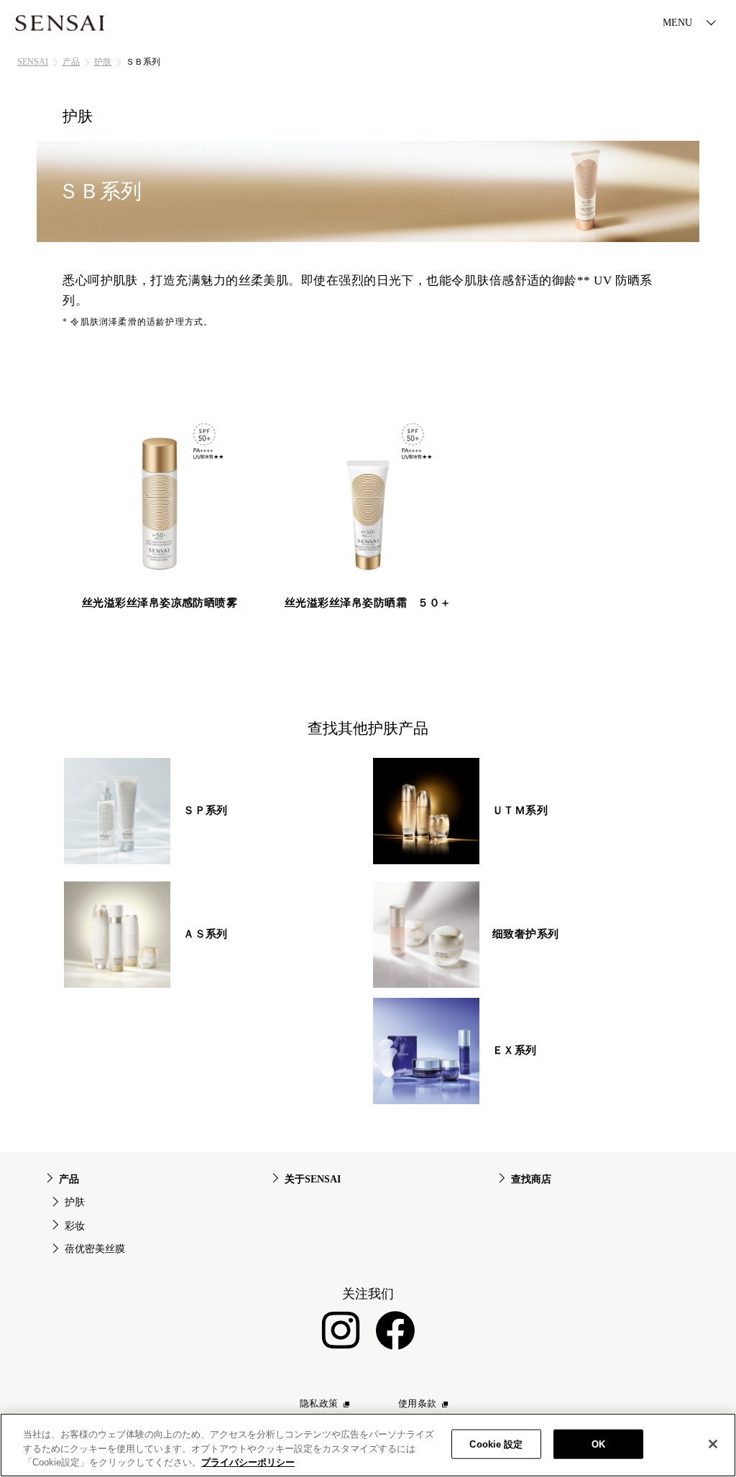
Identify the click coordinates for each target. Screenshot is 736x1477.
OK (598, 1443)
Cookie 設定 (496, 1443)
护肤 (102, 62)
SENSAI (32, 62)
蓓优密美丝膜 (95, 1249)
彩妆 (75, 1226)
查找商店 (531, 1179)
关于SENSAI (313, 1179)
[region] (368, 1445)
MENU (677, 22)
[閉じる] (713, 1444)
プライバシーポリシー (248, 1462)
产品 (71, 62)
